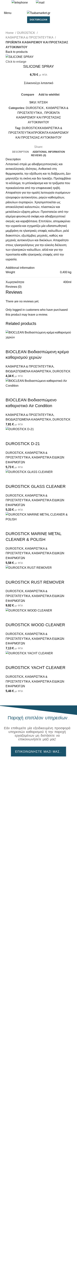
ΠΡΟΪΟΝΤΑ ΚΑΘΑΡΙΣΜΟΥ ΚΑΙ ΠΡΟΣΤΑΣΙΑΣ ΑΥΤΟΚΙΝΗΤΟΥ (37, 45)
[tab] (20, 152)
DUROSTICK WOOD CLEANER (35, 624)
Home (10, 32)
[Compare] (10, 344)
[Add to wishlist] (30, 344)
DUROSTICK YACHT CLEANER (35, 667)
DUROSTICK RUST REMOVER (35, 582)
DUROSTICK (26, 32)
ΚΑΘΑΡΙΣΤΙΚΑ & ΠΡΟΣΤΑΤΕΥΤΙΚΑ (30, 37)
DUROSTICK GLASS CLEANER (36, 486)
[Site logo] (38, 12)
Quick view (20, 344)
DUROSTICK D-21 (23, 443)
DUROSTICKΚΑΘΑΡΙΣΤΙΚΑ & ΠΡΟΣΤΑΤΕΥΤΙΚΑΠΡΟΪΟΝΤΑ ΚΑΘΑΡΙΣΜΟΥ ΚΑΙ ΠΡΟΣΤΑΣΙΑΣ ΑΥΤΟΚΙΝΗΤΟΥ (38, 132)
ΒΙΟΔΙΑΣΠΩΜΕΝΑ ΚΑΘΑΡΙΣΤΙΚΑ (28, 371)
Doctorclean (38, 19)
